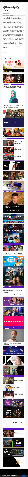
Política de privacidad (16, 470)
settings (20, 476)
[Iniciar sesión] (24, 1)
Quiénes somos (11, 470)
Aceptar (24, 475)
